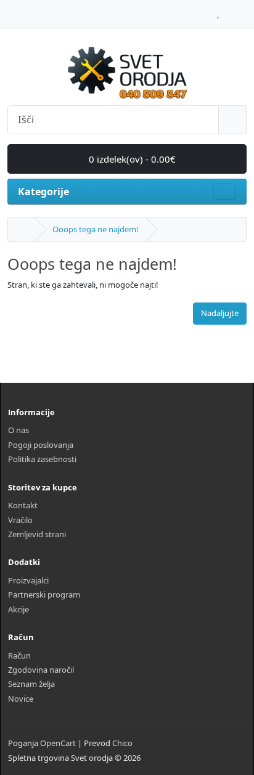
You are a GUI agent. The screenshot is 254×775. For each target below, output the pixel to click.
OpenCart (58, 743)
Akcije (18, 609)
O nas (18, 430)
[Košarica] (229, 10)
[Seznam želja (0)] (217, 10)
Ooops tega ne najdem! (95, 229)
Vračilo (20, 519)
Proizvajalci (28, 580)
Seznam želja (31, 683)
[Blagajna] (243, 10)
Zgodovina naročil (41, 669)
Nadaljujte (220, 313)
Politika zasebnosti (42, 459)
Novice (20, 698)
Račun (19, 655)
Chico (122, 743)
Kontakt (23, 505)
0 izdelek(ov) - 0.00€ (131, 159)
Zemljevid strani (37, 534)
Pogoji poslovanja (40, 444)
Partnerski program (44, 594)
